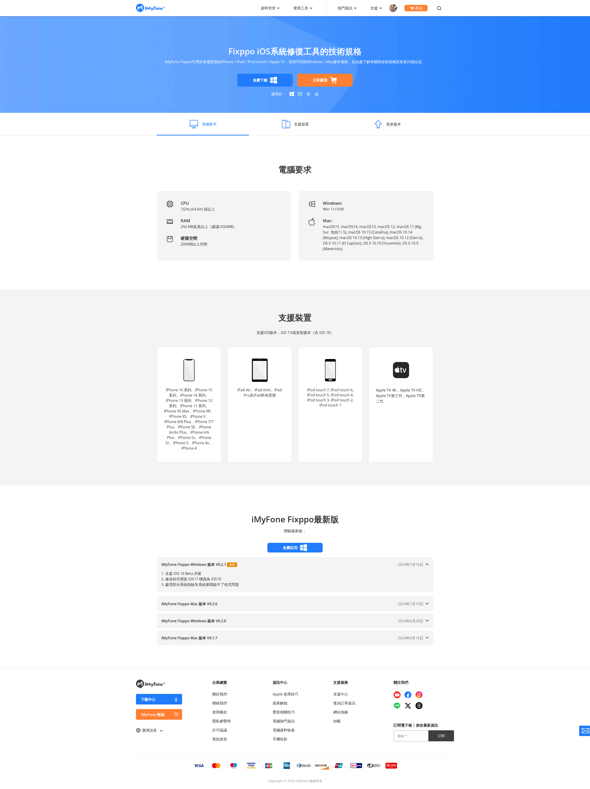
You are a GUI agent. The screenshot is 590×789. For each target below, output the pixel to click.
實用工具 (300, 8)
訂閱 (441, 735)
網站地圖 (340, 712)
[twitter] (409, 705)
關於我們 (219, 694)
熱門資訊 (345, 8)
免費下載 (260, 80)
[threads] (421, 705)
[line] (399, 705)
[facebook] (409, 694)
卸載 (337, 721)
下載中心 (148, 699)
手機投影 (280, 739)
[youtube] (399, 694)
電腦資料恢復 (284, 730)
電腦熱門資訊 (284, 721)
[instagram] (421, 694)
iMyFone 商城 (152, 714)
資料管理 (268, 8)
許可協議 (219, 730)
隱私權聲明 (221, 721)
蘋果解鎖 (280, 703)
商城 (418, 8)
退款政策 (219, 739)
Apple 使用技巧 (285, 694)
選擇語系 (150, 730)
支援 (374, 8)
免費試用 (290, 547)
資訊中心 (280, 682)
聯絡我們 (219, 703)
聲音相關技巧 (284, 712)
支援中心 (340, 694)
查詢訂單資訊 (344, 703)
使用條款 (219, 712)
